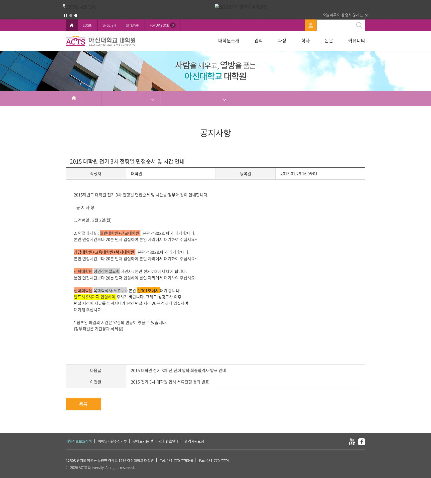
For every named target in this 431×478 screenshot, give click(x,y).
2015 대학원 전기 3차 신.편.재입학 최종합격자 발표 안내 (178, 370)
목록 (83, 404)
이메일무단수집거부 (112, 441)
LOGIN (87, 25)
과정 (282, 40)
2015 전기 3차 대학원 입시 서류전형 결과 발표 (170, 382)
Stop (65, 15)
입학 (258, 40)
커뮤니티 (356, 40)
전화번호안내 (169, 441)
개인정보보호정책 (79, 441)
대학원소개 (228, 40)
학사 (305, 40)
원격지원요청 (194, 441)
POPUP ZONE (161, 25)
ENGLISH (109, 25)
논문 (329, 40)
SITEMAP (132, 25)
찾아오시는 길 (143, 441)
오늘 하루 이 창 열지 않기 (341, 14)
